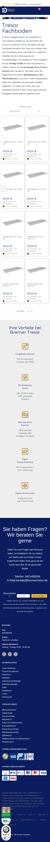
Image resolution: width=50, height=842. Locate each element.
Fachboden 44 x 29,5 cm (12, 143)
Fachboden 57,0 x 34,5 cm (11, 285)
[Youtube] (15, 654)
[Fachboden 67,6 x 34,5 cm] (37, 270)
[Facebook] (4, 654)
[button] (22, 118)
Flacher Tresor (8, 804)
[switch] (6, 837)
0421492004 (7, 633)
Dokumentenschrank (10, 732)
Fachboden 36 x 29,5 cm (36, 143)
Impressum (42, 815)
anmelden (39, 595)
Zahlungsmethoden (10, 684)
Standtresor (7, 691)
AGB (30, 815)
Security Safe (36, 801)
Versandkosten (7, 156)
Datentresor (7, 735)
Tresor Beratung (8, 668)
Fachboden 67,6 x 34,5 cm (35, 285)
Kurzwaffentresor (9, 726)
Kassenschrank (8, 716)
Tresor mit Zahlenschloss (12, 723)
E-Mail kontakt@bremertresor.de (27, 580)
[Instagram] (10, 654)
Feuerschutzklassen (10, 671)
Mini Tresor (23, 793)
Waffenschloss (8, 806)
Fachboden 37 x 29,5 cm (12, 237)
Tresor (4, 694)
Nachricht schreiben (10, 640)
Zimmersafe (7, 697)
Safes (4, 687)
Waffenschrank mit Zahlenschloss (16, 739)
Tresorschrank (39, 804)
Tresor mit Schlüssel (23, 804)
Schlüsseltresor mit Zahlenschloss (16, 801)
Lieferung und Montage (11, 681)
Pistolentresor (7, 742)
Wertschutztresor (9, 710)
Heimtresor (6, 675)
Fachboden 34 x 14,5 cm (36, 190)
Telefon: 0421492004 (27, 576)
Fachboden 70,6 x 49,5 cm (35, 237)
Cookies (19, 815)
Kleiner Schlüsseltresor (34, 798)
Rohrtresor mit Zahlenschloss (27, 795)
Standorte (6, 678)
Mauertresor (7, 719)
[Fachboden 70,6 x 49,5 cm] (37, 222)
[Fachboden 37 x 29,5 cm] (12, 222)
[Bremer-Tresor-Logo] (8, 11)
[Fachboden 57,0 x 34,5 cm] (12, 270)
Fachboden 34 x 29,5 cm (12, 190)
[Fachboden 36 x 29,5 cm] (37, 127)
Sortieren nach (25, 107)
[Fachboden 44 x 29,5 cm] (12, 127)
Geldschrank (7, 713)
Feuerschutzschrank (10, 729)
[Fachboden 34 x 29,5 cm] (12, 175)
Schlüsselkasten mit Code (12, 798)
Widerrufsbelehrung (27, 820)
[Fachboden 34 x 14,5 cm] (37, 175)
